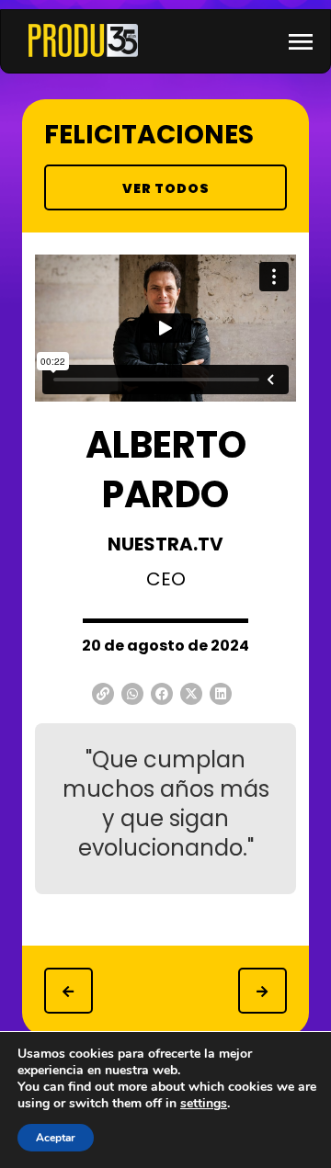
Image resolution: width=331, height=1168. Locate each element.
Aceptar (55, 1137)
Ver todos (166, 188)
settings (203, 1103)
